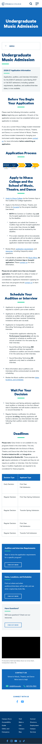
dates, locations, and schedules (22, 378)
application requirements (25, 249)
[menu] (5, 46)
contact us (24, 262)
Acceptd (16, 207)
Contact (33, 719)
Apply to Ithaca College (14, 198)
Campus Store (7, 719)
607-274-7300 (31, 686)
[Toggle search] (30, 3)
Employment (34, 725)
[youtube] (22, 702)
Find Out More (13, 565)
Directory (33, 722)
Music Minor (32, 257)
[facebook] (17, 702)
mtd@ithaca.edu (15, 686)
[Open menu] (37, 3)
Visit (20, 719)
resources (9, 251)
